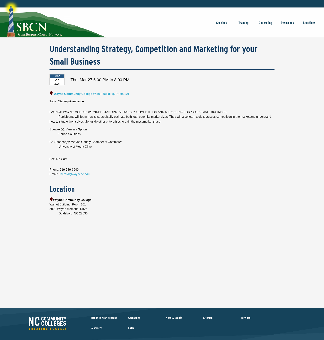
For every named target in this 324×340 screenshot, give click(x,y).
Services (221, 23)
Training (243, 23)
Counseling (265, 23)
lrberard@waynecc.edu (74, 174)
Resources (287, 23)
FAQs (131, 328)
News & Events (174, 318)
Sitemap (207, 318)
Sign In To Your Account (104, 318)
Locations (309, 23)
